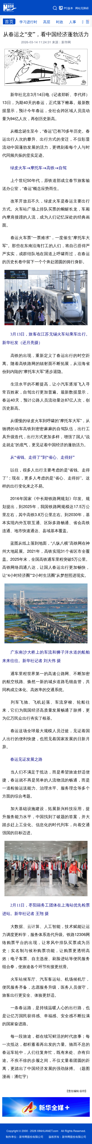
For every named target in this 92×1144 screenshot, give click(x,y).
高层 (46, 21)
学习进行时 (28, 21)
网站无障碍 (82, 8)
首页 (9, 21)
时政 (59, 21)
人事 (72, 21)
